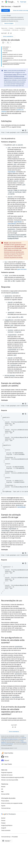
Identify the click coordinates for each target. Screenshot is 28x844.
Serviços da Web (5, 794)
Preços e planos (5, 800)
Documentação (6, 30)
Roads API (17, 6)
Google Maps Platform (20, 28)
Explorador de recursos (7, 775)
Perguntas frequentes (6, 772)
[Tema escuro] (23, 130)
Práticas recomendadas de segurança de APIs (12, 777)
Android (3, 786)
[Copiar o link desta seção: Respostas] (11, 287)
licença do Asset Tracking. (10, 74)
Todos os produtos (5, 830)
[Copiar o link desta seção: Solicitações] (13, 121)
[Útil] (8, 33)
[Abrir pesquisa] (18, 2)
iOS (2, 789)
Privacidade (15, 836)
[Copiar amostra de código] (25, 130)
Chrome (3, 820)
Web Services (6, 6)
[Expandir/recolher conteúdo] (10, 47)
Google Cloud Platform (6, 825)
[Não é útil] (11, 33)
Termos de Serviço (5, 808)
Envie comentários (8, 36)
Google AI (3, 828)
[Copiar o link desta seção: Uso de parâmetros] (16, 139)
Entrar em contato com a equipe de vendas (11, 803)
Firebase (3, 823)
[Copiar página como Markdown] (8, 42)
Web (2, 791)
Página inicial (4, 28)
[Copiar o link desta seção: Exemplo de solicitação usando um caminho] (19, 386)
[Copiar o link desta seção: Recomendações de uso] (23, 601)
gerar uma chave (22, 269)
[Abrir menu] (2, 2)
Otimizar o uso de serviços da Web (9, 780)
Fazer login (23, 1)
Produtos (11, 28)
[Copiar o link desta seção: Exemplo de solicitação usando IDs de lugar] (19, 517)
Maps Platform (15, 2)
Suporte (3, 805)
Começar (5, 10)
